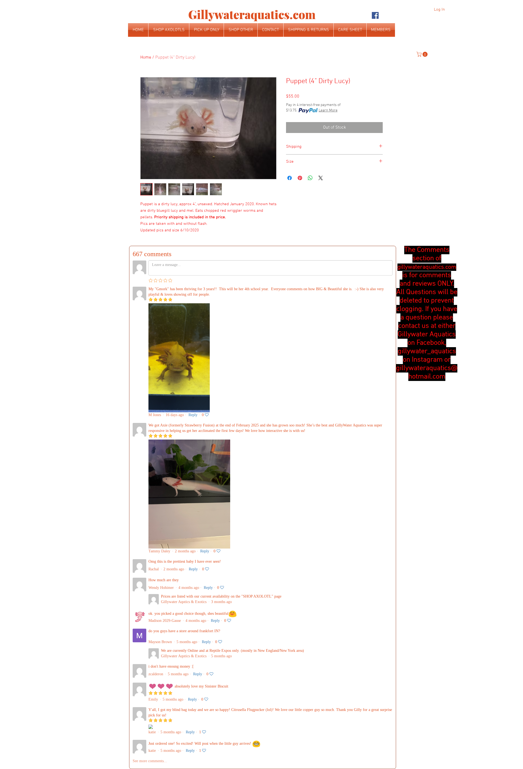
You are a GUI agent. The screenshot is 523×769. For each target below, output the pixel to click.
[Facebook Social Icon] (375, 15)
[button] (422, 54)
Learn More (328, 110)
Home (145, 57)
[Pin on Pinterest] (300, 178)
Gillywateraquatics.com (251, 14)
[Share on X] (320, 178)
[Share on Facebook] (289, 178)
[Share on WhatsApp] (310, 178)
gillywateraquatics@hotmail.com (426, 372)
